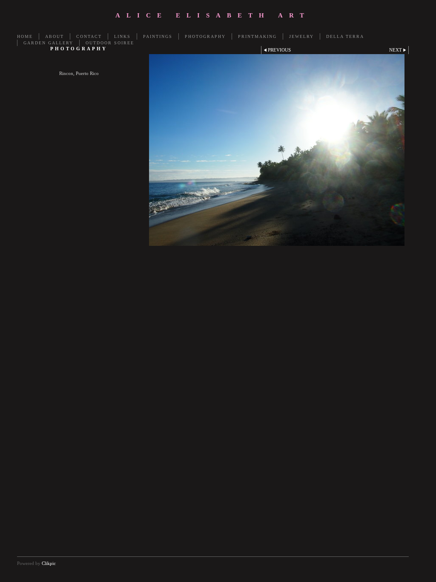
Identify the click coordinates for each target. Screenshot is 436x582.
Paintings (157, 36)
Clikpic (49, 563)
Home (25, 36)
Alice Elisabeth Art (212, 15)
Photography (205, 36)
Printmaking (257, 36)
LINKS (122, 36)
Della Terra (345, 36)
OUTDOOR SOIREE (110, 42)
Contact (89, 36)
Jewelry (301, 36)
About (54, 36)
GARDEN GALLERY (48, 42)
